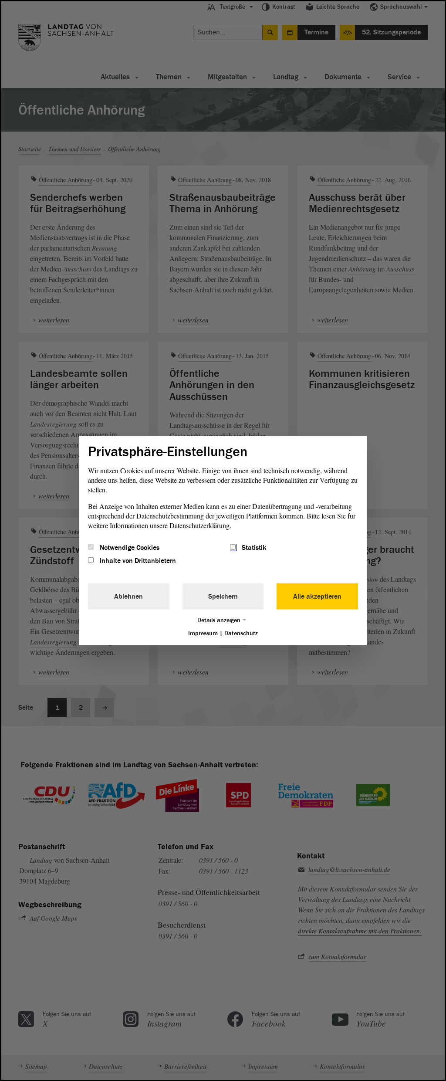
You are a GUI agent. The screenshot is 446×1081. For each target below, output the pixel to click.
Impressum (203, 633)
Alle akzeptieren (317, 596)
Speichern (223, 596)
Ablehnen (128, 596)
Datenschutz (241, 633)
